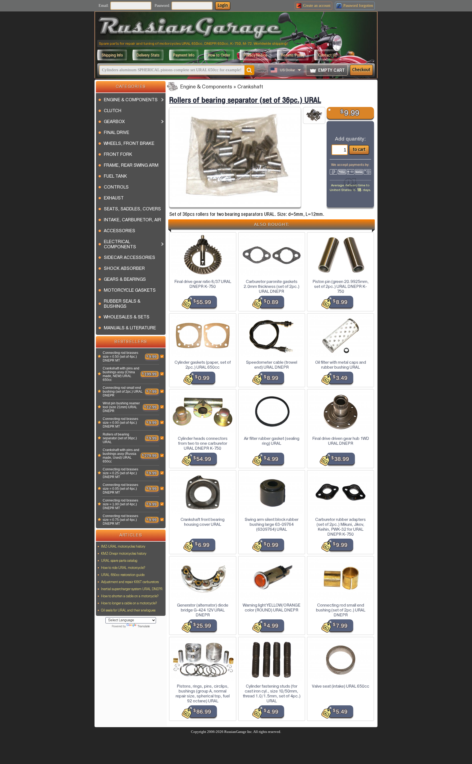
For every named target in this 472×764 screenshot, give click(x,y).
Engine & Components (206, 87)
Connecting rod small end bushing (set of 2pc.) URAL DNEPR (123, 391)
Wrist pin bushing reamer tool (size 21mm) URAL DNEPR (121, 407)
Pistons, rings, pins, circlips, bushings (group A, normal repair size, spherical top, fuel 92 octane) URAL (203, 693)
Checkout (361, 70)
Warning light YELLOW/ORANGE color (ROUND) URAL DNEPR (271, 608)
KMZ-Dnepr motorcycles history (123, 554)
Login (223, 5)
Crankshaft (250, 87)
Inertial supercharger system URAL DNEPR (132, 589)
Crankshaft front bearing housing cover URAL (203, 522)
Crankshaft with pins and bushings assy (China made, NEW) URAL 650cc (121, 374)
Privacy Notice (255, 55)
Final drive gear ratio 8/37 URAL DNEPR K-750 (202, 284)
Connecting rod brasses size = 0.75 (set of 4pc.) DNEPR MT (120, 520)
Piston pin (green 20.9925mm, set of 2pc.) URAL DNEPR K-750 (340, 286)
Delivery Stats (148, 55)
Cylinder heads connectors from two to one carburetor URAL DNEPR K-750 (203, 443)
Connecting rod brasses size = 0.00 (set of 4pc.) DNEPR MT (120, 422)
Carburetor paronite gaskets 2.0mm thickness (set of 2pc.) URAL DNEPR (271, 286)
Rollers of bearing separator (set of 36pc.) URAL (120, 438)
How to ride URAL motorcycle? (123, 568)
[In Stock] (99, 356)
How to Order (219, 55)
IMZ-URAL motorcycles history (123, 546)
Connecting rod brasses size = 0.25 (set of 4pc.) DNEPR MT (120, 473)
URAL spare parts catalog (119, 561)
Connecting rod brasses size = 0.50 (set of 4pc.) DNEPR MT (120, 356)
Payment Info (183, 55)
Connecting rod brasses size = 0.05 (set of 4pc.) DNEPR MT (120, 488)
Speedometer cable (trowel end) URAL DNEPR (271, 365)
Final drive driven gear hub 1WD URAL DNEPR (340, 441)
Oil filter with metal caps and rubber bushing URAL (340, 365)
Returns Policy (293, 55)
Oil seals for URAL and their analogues (128, 610)
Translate (143, 626)
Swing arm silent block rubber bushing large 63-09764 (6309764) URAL (272, 524)
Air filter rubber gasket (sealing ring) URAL (271, 441)
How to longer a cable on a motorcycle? (129, 603)
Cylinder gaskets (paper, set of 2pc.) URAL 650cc (203, 365)
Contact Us (327, 55)
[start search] (249, 70)
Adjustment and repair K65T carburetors (130, 582)
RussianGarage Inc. (238, 732)
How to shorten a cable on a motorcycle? (129, 596)
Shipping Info (112, 55)
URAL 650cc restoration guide (122, 575)
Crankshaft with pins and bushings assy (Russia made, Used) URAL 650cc (121, 455)
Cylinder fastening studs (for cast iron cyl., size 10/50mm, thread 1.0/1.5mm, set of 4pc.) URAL (271, 693)
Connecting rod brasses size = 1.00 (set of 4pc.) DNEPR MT (120, 504)
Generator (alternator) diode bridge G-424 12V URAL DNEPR (202, 610)
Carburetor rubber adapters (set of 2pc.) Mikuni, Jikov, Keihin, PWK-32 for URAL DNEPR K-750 (340, 527)
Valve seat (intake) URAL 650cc (340, 686)
